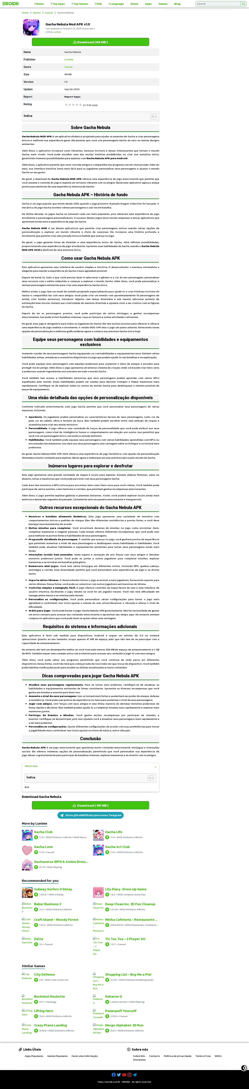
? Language (116, 4)
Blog (177, 4)
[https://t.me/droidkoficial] (135, 1074)
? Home (39, 4)
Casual (49, 13)
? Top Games (79, 4)
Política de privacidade (177, 1056)
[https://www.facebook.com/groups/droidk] (114, 1074)
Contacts (154, 1056)
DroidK (11, 3)
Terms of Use (203, 1056)
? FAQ (98, 4)
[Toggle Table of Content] (152, 116)
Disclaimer (139, 1060)
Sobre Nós (139, 1056)
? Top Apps (57, 4)
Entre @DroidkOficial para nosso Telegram (93, 815)
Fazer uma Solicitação (85, 1056)
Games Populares (57, 1056)
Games (163, 4)
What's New (31, 766)
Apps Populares (34, 1056)
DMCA (218, 1056)
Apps (148, 4)
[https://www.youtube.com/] (124, 1074)
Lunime (57, 32)
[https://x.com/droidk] (119, 1074)
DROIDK (126, 1081)
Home (134, 4)
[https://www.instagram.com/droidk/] (129, 1074)
